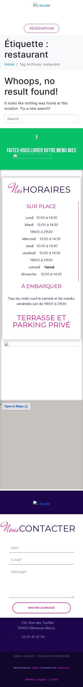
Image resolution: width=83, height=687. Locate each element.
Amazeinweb (63, 667)
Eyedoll (35, 667)
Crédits (54, 679)
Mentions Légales (35, 679)
